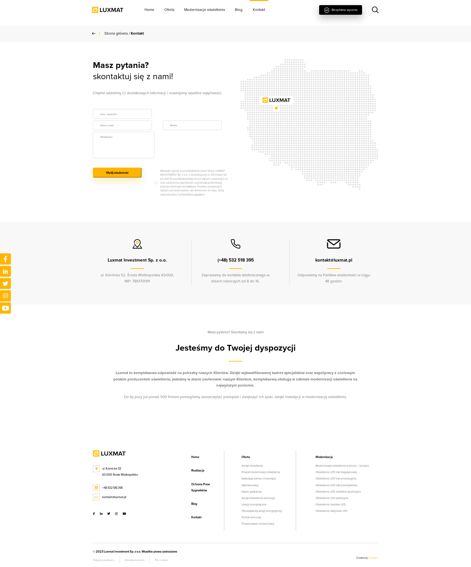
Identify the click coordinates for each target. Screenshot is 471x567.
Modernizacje (324, 457)
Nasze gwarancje (252, 492)
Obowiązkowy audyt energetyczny (262, 511)
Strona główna (116, 33)
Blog (239, 9)
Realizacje (197, 470)
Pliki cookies (161, 560)
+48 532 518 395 (112, 488)
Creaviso (373, 557)
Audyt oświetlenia (252, 466)
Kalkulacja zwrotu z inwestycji (259, 478)
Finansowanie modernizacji (258, 524)
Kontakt (259, 9)
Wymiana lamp (250, 485)
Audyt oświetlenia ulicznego (258, 498)
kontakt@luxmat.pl (114, 497)
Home (149, 9)
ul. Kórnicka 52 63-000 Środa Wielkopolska (120, 471)
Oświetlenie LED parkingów (332, 498)
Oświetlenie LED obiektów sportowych (338, 492)
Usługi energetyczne (254, 504)
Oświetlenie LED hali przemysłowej (336, 485)
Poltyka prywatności (103, 560)
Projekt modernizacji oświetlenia (261, 472)
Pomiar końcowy (251, 517)
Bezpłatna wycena (344, 9)
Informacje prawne (135, 560)
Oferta (169, 9)
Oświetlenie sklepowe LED (331, 511)
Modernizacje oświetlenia (204, 9)
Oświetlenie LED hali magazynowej (336, 472)
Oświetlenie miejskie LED (331, 504)
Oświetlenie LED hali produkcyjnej (336, 478)
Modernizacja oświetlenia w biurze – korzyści (342, 466)
